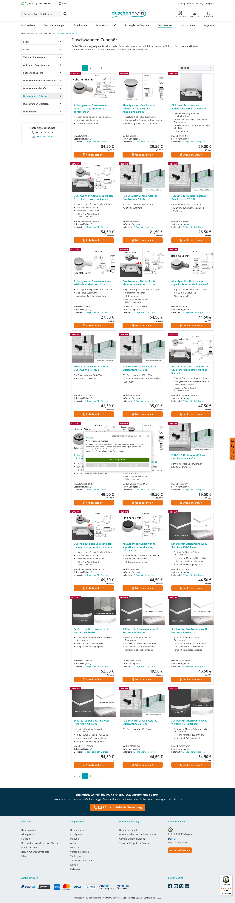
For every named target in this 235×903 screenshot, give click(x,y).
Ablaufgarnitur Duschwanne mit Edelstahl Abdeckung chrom (92, 282)
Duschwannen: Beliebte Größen (39, 80)
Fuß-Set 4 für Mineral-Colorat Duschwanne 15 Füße (140, 368)
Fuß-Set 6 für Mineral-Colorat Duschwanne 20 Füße (140, 722)
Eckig (26, 41)
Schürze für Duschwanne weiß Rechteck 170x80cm (91, 722)
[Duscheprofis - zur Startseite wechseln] (128, 14)
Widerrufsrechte (93, 897)
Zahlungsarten (77, 856)
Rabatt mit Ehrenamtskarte (35, 851)
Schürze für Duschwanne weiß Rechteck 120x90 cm (189, 630)
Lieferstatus (76, 869)
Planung (181, 3)
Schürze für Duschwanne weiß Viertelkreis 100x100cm (189, 722)
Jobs (23, 856)
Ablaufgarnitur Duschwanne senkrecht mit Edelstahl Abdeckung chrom (139, 108)
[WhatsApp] (232, 451)
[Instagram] (187, 886)
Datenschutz (149, 897)
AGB (159, 897)
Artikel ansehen (94, 154)
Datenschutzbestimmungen (124, 436)
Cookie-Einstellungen (132, 897)
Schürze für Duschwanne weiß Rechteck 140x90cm (140, 630)
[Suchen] (65, 14)
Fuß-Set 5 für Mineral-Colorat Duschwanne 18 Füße (91, 368)
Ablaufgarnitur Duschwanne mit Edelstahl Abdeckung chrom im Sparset (190, 370)
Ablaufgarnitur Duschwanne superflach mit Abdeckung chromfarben (90, 108)
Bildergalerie (27, 834)
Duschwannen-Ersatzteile (36, 103)
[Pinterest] (181, 886)
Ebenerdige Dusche (33, 72)
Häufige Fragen (29, 847)
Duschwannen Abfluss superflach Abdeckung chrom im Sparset (93, 197)
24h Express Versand (81, 860)
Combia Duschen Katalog (132, 838)
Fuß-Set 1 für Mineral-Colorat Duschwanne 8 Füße (188, 456)
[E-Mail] (232, 440)
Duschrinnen (30, 111)
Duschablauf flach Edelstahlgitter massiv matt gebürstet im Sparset (93, 545)
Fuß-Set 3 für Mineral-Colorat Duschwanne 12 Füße (188, 197)
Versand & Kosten (79, 851)
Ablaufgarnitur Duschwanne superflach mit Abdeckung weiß (189, 282)
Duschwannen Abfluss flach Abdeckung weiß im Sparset (139, 282)
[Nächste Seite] (96, 68)
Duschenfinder (78, 830)
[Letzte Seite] (101, 68)
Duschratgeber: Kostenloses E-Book (137, 834)
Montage (200, 3)
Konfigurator (77, 834)
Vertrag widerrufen (180, 850)
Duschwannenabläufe (34, 88)
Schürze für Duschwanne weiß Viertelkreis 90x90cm (91, 630)
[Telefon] (232, 446)
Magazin (210, 3)
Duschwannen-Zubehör (35, 96)
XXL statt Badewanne (34, 57)
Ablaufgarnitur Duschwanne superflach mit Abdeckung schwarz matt (139, 547)
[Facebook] (170, 886)
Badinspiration (28, 830)
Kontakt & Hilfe (44, 136)
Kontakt (65, 3)
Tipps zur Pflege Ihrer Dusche (134, 843)
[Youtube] (176, 886)
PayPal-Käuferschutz (177, 842)
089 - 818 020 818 (47, 3)
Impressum (79, 897)
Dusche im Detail (128, 830)
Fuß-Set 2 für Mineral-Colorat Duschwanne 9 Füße (140, 197)
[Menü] (230, 876)
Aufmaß (190, 3)
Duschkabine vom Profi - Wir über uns (40, 843)
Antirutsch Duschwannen (36, 65)
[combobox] (41, 14)
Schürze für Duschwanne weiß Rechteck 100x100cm (189, 545)
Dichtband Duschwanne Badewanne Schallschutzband (188, 107)
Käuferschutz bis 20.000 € (180, 833)
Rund (26, 49)
